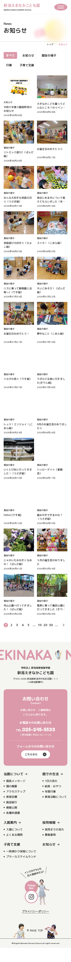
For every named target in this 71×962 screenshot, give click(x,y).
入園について (14, 829)
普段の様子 (49, 55)
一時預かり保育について (21, 851)
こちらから (31, 754)
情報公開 (11, 807)
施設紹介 (11, 802)
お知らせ (28, 55)
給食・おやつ (53, 786)
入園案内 (10, 822)
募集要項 (50, 835)
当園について (13, 774)
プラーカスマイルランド (21, 857)
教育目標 (11, 797)
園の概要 (11, 786)
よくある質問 (14, 835)
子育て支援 (26, 65)
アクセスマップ (15, 791)
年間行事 (50, 791)
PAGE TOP (36, 930)
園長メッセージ (15, 781)
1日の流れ (51, 781)
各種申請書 (13, 813)
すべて (10, 55)
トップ (50, 44)
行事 (9, 65)
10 (40, 625)
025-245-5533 (38, 729)
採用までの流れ (54, 829)
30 (51, 625)
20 (45, 625)
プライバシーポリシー (35, 911)
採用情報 (49, 822)
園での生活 (50, 774)
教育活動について (56, 797)
